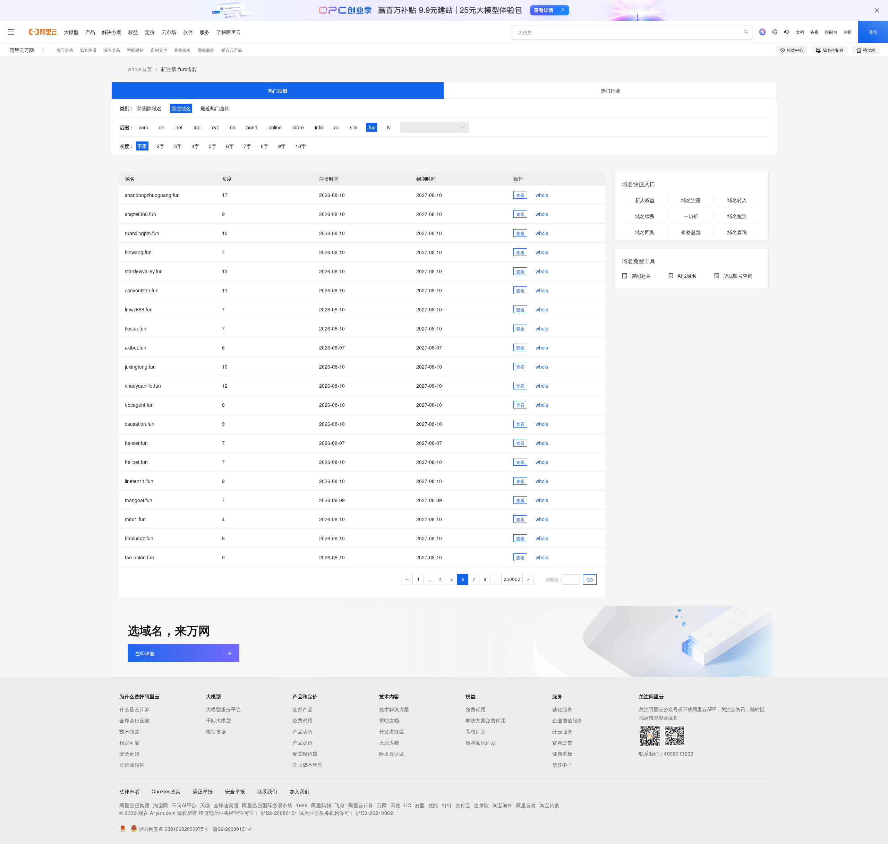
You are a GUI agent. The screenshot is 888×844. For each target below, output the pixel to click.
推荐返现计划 (481, 742)
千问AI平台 (184, 805)
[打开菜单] (11, 32)
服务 (205, 31)
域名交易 (111, 50)
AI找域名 (687, 275)
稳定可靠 (129, 742)
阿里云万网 (22, 49)
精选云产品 (231, 50)
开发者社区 (391, 731)
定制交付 (159, 50)
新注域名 (181, 108)
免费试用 (302, 720)
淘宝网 (160, 805)
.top (196, 127)
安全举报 (235, 791)
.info (318, 127)
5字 (212, 146)
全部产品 (302, 709)
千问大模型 (218, 720)
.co (232, 127)
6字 (230, 146)
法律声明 (129, 791)
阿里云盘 (526, 805)
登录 (873, 32)
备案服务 (182, 50)
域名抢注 (737, 216)
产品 (90, 31)
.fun (371, 127)
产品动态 (302, 731)
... (429, 579)
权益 (133, 31)
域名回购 (645, 232)
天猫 (205, 805)
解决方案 (111, 31)
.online (274, 127)
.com (142, 127)
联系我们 (267, 791)
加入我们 (300, 791)
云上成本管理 (307, 764)
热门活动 (64, 50)
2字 (160, 146)
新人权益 (645, 200)
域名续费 (645, 216)
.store (297, 127)
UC (407, 805)
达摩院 (481, 805)
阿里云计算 (361, 805)
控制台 (831, 32)
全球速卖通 (226, 805)
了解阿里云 (228, 31)
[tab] (278, 90)
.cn (161, 127)
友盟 (420, 805)
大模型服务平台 (223, 709)
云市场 (169, 31)
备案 (814, 32)
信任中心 (562, 764)
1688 (302, 805)
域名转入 (737, 200)
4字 (195, 146)
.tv (388, 127)
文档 (800, 32)
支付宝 (463, 805)
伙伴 (188, 31)
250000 (512, 579)
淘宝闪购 (550, 805)
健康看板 (562, 753)
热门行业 (610, 90)
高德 (396, 805)
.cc (336, 127)
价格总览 (691, 232)
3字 (178, 146)
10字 (301, 146)
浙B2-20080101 (279, 812)
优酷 (433, 805)
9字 (282, 146)
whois (542, 194)
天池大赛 (389, 742)
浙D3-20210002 (374, 812)
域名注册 (88, 50)
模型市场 (216, 731)
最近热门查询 (215, 108)
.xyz (214, 127)
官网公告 (562, 742)
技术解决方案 (394, 709)
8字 (264, 146)
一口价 (691, 216)
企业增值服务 (567, 720)
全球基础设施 (134, 720)
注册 (848, 32)
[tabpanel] (444, 127)
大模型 (71, 31)
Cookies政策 (166, 791)
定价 (150, 31)
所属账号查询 (737, 275)
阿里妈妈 (321, 805)
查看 (520, 195)
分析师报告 (132, 764)
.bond (251, 127)
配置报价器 (305, 753)
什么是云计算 (134, 709)
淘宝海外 (503, 805)
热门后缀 (278, 90)
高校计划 (476, 731)
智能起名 (641, 275)
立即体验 (145, 653)
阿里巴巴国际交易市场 (267, 805)
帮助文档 (389, 720)
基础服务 (562, 709)
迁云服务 (562, 731)
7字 (247, 146)
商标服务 (206, 50)
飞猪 (340, 805)
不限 (142, 146)
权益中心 (795, 50)
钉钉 (447, 805)
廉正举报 (203, 791)
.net (178, 127)
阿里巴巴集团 (134, 805)
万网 (382, 805)
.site (353, 127)
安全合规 (129, 753)
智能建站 (135, 50)
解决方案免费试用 (486, 720)
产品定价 (302, 742)
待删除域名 (149, 108)
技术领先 (129, 731)
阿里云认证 (391, 753)
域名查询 (737, 232)
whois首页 (140, 69)
